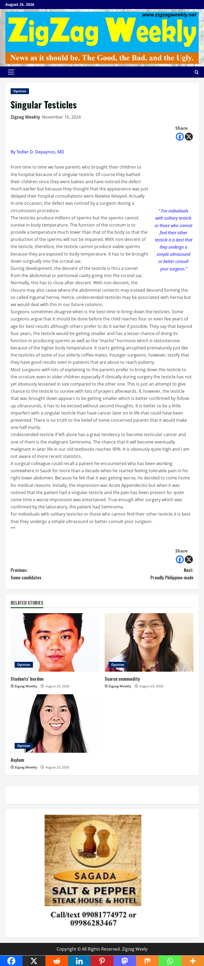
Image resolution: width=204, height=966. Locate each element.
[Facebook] (180, 137)
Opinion (19, 91)
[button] (11, 72)
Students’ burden (27, 678)
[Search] (197, 72)
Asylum (17, 759)
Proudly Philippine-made (171, 573)
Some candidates (26, 573)
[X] (189, 137)
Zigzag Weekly (25, 117)
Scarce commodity (122, 678)
